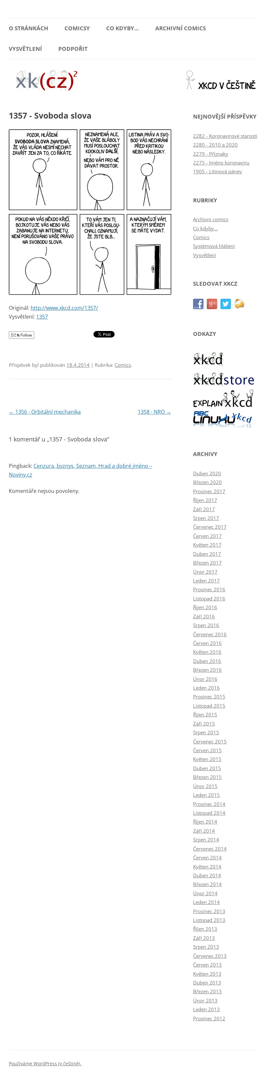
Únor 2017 (205, 571)
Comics (123, 365)
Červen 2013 (207, 964)
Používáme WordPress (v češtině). (45, 1063)
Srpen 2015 (206, 732)
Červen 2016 (207, 643)
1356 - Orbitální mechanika (45, 411)
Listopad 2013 (209, 920)
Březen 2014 (207, 884)
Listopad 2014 (209, 813)
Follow (26, 335)
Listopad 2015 (209, 705)
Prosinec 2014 (209, 804)
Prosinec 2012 (209, 1018)
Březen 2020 (207, 482)
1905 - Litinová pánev (217, 171)
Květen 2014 (207, 866)
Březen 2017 (207, 562)
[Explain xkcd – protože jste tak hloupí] (224, 405)
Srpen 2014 (206, 839)
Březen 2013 (207, 991)
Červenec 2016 (210, 634)
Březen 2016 (207, 670)
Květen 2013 (207, 973)
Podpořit (73, 48)
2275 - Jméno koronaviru (221, 162)
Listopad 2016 (209, 598)
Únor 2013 (205, 1000)
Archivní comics (180, 28)
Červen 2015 (207, 750)
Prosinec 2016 (209, 589)
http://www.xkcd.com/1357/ (64, 307)
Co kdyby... (122, 28)
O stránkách (28, 28)
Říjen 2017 (205, 500)
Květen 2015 (207, 759)
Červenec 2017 (210, 527)
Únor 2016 (205, 679)
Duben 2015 (207, 768)
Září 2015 (204, 723)
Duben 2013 (207, 982)
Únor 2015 (205, 786)
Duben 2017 (207, 554)
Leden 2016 (206, 687)
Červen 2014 (207, 857)
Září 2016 (204, 616)
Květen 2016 (207, 652)
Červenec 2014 (210, 848)
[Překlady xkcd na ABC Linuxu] (224, 425)
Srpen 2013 (206, 946)
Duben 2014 (207, 875)
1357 (42, 316)
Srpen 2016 (206, 625)
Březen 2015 (207, 777)
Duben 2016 (207, 661)
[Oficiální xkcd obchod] (224, 384)
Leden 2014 (206, 902)
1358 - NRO (154, 411)
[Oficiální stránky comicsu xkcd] (209, 364)
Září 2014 (204, 830)
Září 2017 (204, 509)
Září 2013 (204, 938)
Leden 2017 (206, 580)
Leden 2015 (206, 795)
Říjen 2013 (205, 929)
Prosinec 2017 (209, 491)
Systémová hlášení (214, 246)
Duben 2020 (207, 473)
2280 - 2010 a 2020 (215, 144)
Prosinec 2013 (209, 911)
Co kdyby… (205, 228)
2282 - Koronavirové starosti (225, 136)
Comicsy (77, 28)
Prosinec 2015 (209, 696)
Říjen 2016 (205, 607)
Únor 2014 (205, 893)
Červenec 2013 (210, 956)
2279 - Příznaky (210, 154)
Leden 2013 (206, 1009)
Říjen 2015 (205, 714)
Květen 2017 (207, 544)
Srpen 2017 (206, 518)
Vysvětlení (25, 48)
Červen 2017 (207, 536)
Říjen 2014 (205, 821)
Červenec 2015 (210, 741)
